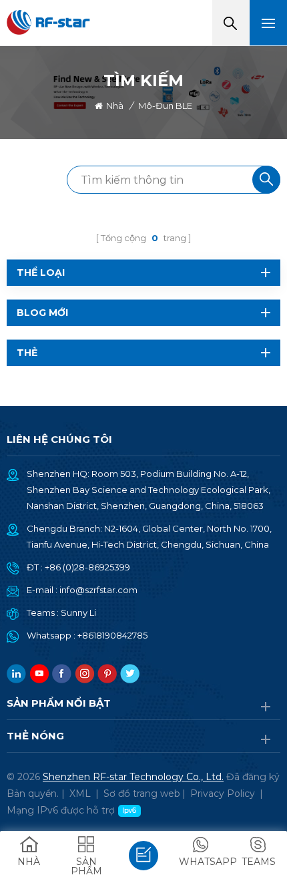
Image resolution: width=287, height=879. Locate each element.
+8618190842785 (112, 635)
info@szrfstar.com (98, 589)
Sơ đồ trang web (141, 793)
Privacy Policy (222, 793)
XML (80, 793)
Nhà (114, 105)
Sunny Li (78, 612)
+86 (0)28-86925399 (87, 567)
